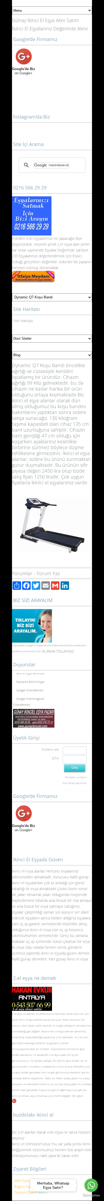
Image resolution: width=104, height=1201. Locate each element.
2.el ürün (83, 1037)
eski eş (31, 238)
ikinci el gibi (48, 1072)
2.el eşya (64, 244)
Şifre (55, 758)
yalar (41, 238)
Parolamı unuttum (76, 777)
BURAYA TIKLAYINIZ (58, 651)
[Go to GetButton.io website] (91, 1195)
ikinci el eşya (26, 1019)
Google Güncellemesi (29, 689)
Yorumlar (22, 573)
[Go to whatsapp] (91, 1185)
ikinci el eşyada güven (59, 953)
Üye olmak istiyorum (74, 783)
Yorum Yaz (48, 573)
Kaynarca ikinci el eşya (30, 680)
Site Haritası (23, 320)
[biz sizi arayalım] (32, 611)
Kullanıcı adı (50, 749)
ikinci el (16, 1096)
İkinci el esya (22, 871)
